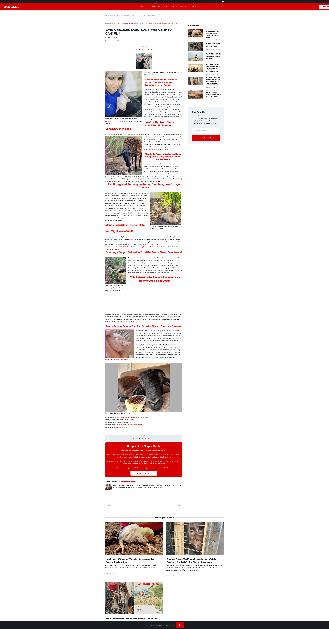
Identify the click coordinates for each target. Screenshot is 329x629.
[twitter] (216, 1)
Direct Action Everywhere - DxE (161, 23)
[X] (136, 49)
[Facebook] (133, 49)
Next (179, 505)
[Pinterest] (151, 49)
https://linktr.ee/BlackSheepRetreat (150, 244)
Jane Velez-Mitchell (112, 37)
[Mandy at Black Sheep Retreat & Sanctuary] (144, 54)
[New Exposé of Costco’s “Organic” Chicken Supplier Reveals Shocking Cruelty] (195, 30)
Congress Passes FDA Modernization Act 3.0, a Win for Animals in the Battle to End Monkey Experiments (213, 81)
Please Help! (137, 225)
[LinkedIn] (145, 49)
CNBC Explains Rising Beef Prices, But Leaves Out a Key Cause (213, 45)
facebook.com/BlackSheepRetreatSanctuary (134, 417)
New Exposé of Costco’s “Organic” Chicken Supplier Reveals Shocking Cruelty (212, 33)
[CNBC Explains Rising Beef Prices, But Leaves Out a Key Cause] (195, 43)
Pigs (172, 23)
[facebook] (213, 1)
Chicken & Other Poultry (145, 23)
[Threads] (148, 49)
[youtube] (223, 1)
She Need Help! (162, 159)
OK (180, 625)
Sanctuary (111, 128)
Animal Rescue (110, 15)
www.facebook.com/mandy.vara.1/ (130, 424)
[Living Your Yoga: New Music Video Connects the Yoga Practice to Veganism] (195, 53)
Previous (109, 505)
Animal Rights (124, 23)
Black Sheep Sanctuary (165, 79)
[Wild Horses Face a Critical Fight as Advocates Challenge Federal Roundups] (195, 91)
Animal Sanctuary (133, 23)
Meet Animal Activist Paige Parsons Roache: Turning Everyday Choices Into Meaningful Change (213, 68)
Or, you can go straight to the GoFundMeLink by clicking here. (126, 247)
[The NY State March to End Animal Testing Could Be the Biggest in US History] (134, 583)
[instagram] (219, 1)
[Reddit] (142, 49)
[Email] (154, 49)
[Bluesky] (139, 49)
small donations (110, 218)
